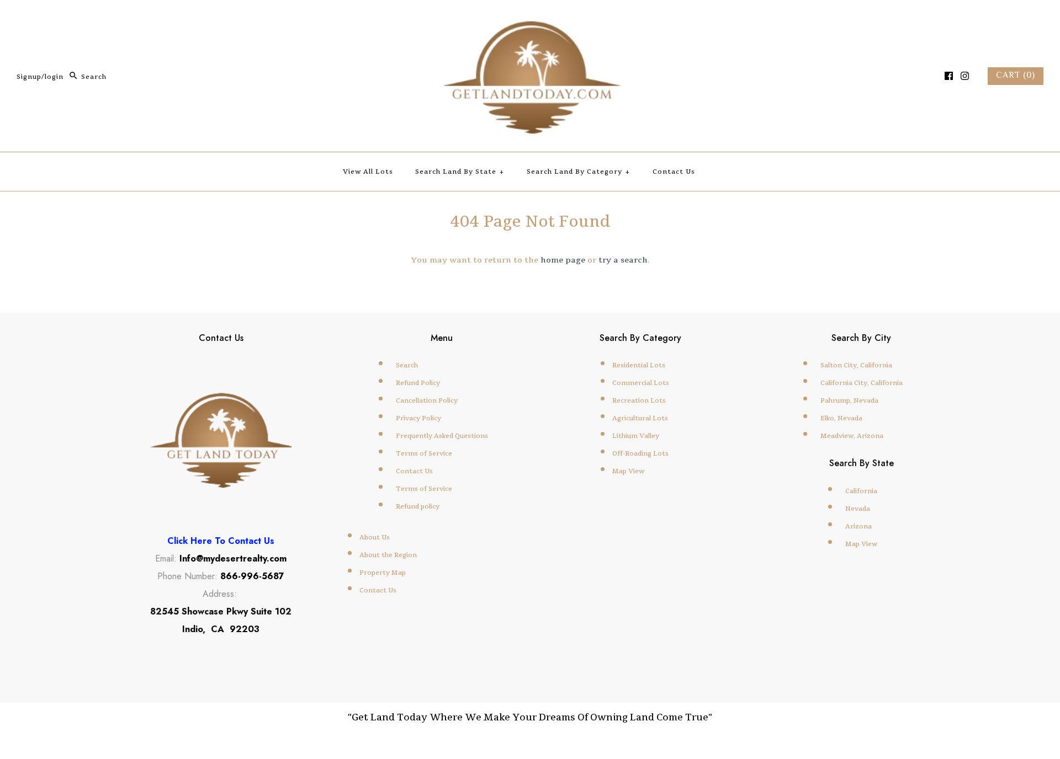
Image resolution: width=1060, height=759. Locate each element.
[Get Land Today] (530, 19)
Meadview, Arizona (851, 436)
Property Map (382, 572)
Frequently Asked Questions (442, 436)
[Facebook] (949, 76)
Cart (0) (1015, 76)
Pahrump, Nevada (849, 400)
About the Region (388, 555)
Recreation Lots (639, 400)
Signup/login (40, 76)
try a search (623, 259)
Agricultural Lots (640, 418)
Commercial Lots (640, 383)
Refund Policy (418, 383)
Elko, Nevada (841, 418)
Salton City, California (856, 365)
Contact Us (674, 171)
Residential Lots (638, 365)
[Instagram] (965, 76)
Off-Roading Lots (640, 453)
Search (407, 365)
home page (562, 259)
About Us (374, 537)
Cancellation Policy (427, 400)
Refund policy (417, 506)
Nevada (857, 508)
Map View (628, 471)
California (861, 491)
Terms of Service (424, 453)
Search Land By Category (578, 171)
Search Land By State (459, 171)
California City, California (861, 383)
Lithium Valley (635, 436)
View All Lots (368, 171)
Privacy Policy (418, 418)
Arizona (858, 526)
